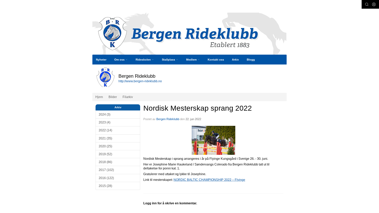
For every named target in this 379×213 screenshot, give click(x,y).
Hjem (99, 97)
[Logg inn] (373, 4)
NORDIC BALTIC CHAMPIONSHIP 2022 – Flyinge (209, 179)
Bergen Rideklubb (167, 119)
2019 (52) (105, 154)
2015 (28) (105, 186)
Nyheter (101, 59)
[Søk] (366, 4)
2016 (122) (106, 178)
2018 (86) (105, 162)
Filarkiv (128, 97)
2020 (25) (105, 146)
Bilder (113, 97)
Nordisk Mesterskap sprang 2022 (197, 108)
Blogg (251, 59)
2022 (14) (105, 130)
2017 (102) (106, 170)
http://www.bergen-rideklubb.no (140, 81)
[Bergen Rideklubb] (189, 34)
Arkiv (235, 59)
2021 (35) (105, 138)
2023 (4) (104, 122)
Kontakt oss (216, 59)
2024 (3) (104, 114)
